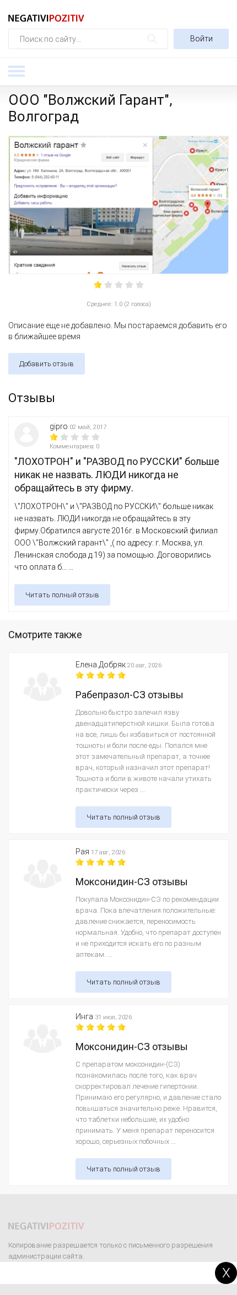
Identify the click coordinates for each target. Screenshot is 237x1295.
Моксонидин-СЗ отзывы (132, 881)
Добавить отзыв (46, 364)
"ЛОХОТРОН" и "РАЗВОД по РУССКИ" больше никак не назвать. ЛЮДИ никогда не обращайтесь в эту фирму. (116, 475)
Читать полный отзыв (62, 595)
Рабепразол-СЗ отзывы (130, 694)
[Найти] (152, 39)
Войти (201, 38)
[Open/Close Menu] (16, 71)
